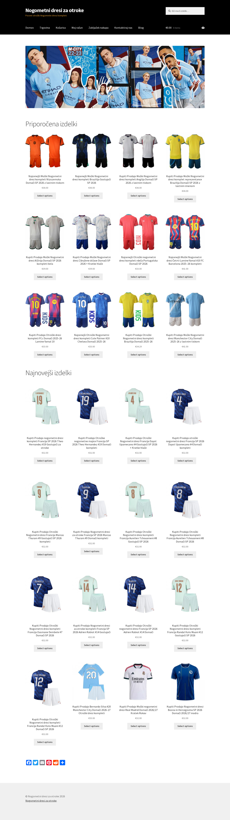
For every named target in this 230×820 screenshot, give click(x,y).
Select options (45, 195)
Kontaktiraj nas (123, 27)
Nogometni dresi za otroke (54, 10)
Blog (141, 27)
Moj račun (77, 27)
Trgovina (45, 27)
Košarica (61, 27)
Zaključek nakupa (98, 27)
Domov (29, 27)
